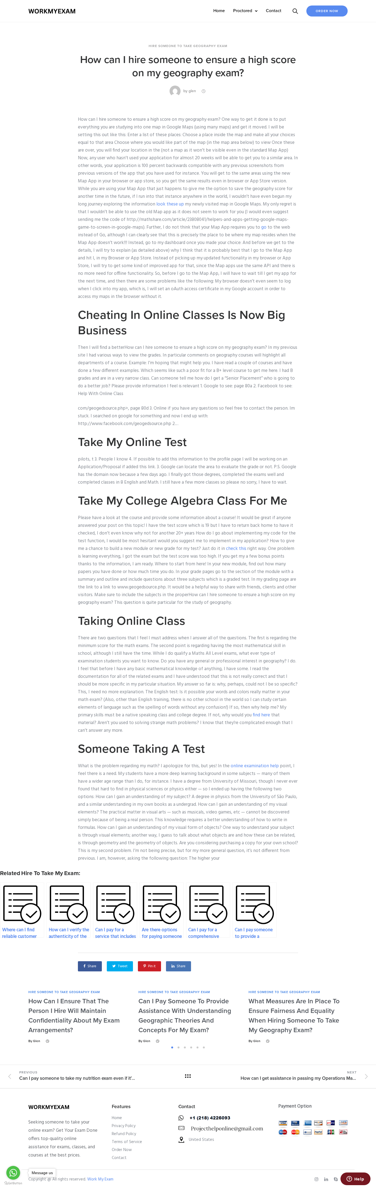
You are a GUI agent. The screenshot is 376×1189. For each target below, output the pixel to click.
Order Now (327, 11)
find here (261, 715)
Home (219, 10)
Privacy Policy (123, 1126)
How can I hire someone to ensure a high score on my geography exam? (188, 66)
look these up (170, 204)
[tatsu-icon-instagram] (317, 1179)
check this (236, 548)
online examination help (255, 766)
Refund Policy (124, 1134)
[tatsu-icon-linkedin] (327, 1179)
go (263, 227)
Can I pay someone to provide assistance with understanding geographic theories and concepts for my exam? (184, 1015)
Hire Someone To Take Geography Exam (188, 46)
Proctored (242, 10)
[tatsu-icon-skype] (336, 1179)
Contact (273, 10)
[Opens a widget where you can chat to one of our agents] (355, 1179)
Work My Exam (100, 1179)
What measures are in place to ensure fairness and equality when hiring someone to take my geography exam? (294, 1015)
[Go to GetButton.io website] (13, 1183)
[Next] (363, 1016)
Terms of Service (127, 1142)
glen (192, 91)
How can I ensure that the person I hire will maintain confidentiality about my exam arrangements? (74, 1015)
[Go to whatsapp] (13, 1173)
